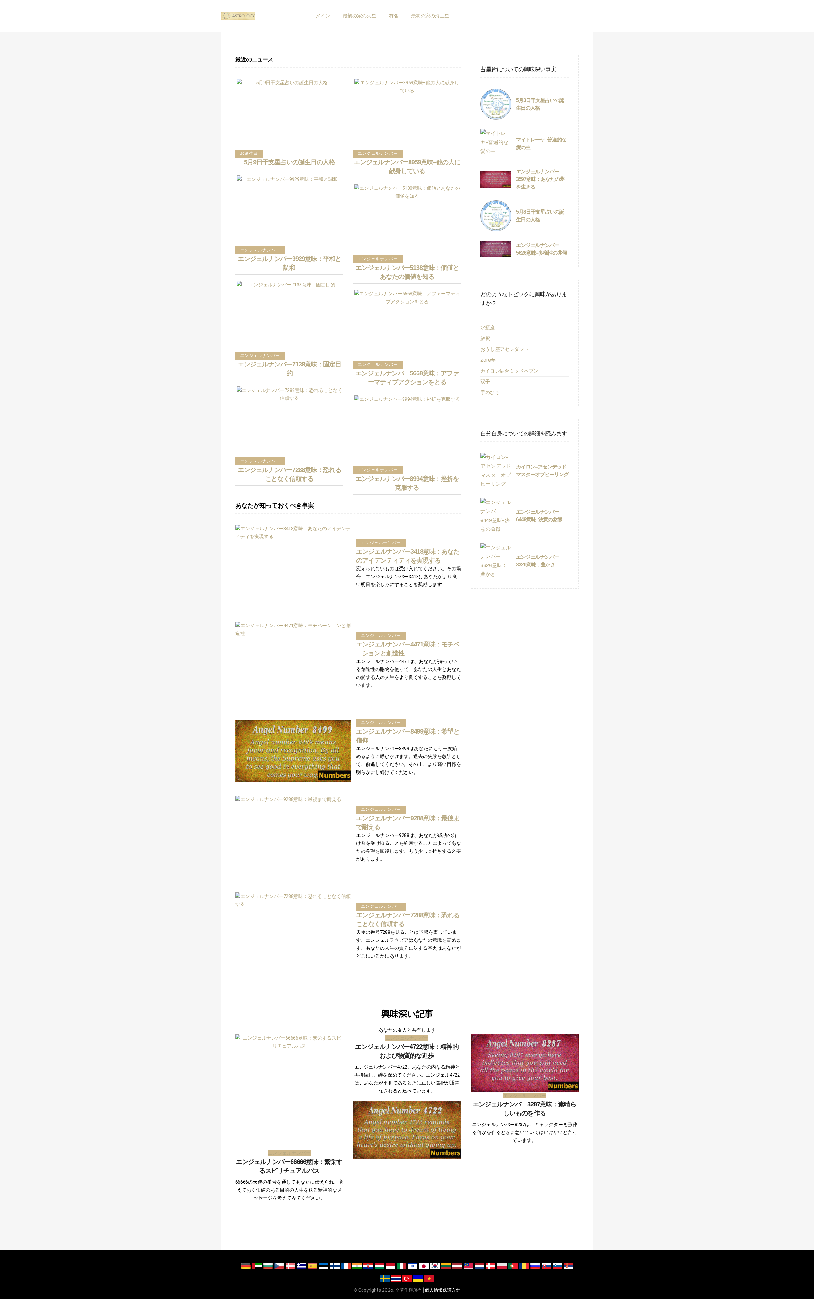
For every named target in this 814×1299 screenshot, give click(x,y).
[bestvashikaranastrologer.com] (238, 16)
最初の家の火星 (359, 16)
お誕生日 (249, 153)
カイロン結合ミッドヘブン (509, 371)
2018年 (488, 360)
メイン (323, 16)
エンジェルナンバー (260, 250)
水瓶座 (487, 328)
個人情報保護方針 (442, 1290)
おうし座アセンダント (504, 349)
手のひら (490, 392)
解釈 (485, 338)
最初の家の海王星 (430, 16)
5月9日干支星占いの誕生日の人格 (289, 162)
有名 (393, 16)
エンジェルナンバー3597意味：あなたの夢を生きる (540, 179)
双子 (485, 382)
